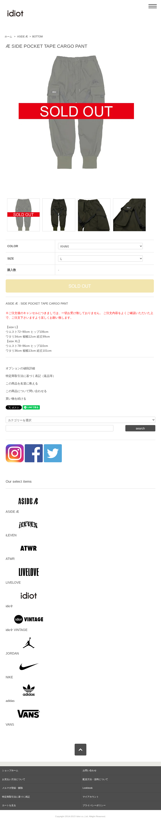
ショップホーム (10, 770)
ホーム (8, 36)
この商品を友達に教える (22, 383)
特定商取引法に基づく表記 (16, 796)
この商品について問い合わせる (26, 391)
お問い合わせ (89, 770)
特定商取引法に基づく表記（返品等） (31, 376)
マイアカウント (91, 796)
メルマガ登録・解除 (12, 788)
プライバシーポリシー (94, 805)
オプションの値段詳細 (20, 368)
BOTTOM (37, 36)
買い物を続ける (16, 398)
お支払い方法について (13, 779)
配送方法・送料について (95, 779)
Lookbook (88, 788)
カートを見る (9, 805)
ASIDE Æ (22, 36)
